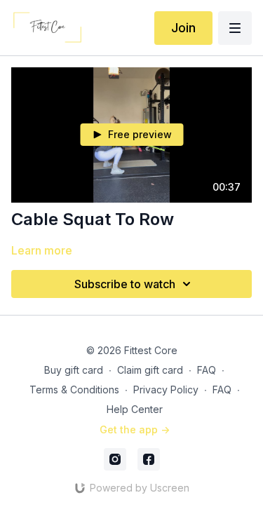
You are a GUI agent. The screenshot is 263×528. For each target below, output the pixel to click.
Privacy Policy (165, 389)
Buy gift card (73, 370)
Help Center (135, 409)
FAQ (206, 370)
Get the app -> (135, 429)
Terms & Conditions (74, 389)
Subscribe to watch (124, 284)
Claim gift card (150, 370)
